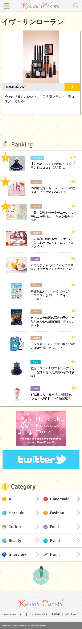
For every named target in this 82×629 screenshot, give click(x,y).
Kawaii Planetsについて (14, 614)
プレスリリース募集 (38, 614)
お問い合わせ (70, 614)
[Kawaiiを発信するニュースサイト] (41, 6)
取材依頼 (56, 614)
